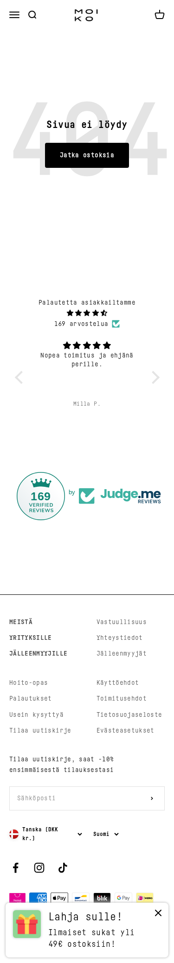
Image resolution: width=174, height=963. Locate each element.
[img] (87, 313)
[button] (20, 377)
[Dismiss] (158, 915)
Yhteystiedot (120, 638)
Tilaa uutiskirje (40, 730)
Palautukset (30, 698)
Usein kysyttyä (36, 715)
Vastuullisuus (122, 622)
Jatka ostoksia (87, 155)
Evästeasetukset (126, 730)
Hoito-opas (28, 683)
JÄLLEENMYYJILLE (38, 654)
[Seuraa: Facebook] (15, 867)
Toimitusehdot (122, 698)
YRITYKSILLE (30, 638)
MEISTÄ (20, 622)
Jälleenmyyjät (122, 654)
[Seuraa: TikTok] (63, 867)
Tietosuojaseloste (129, 715)
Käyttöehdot (118, 683)
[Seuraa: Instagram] (39, 867)
